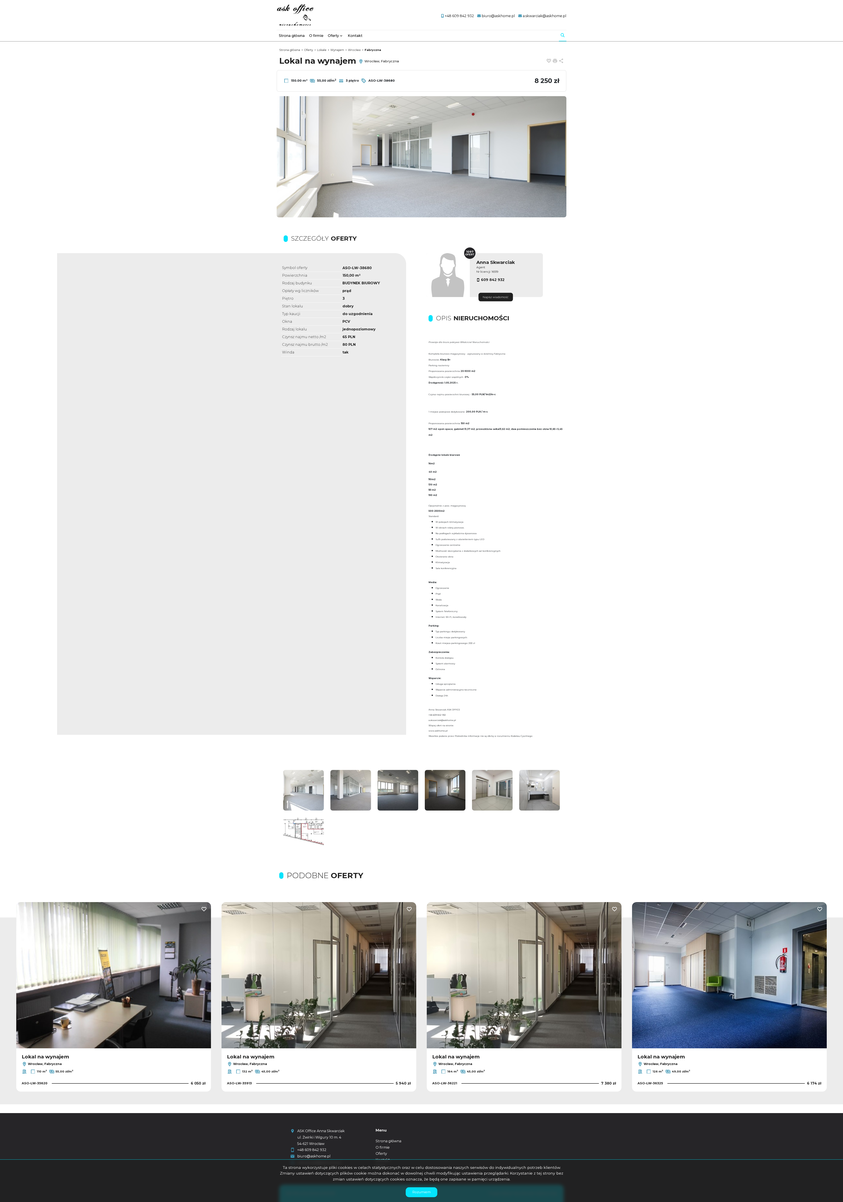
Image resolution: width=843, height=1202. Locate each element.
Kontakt (355, 36)
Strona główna (292, 36)
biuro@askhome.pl (314, 1156)
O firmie (316, 36)
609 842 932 (492, 280)
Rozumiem (421, 1192)
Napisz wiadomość (495, 297)
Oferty (333, 36)
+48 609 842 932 (311, 1150)
